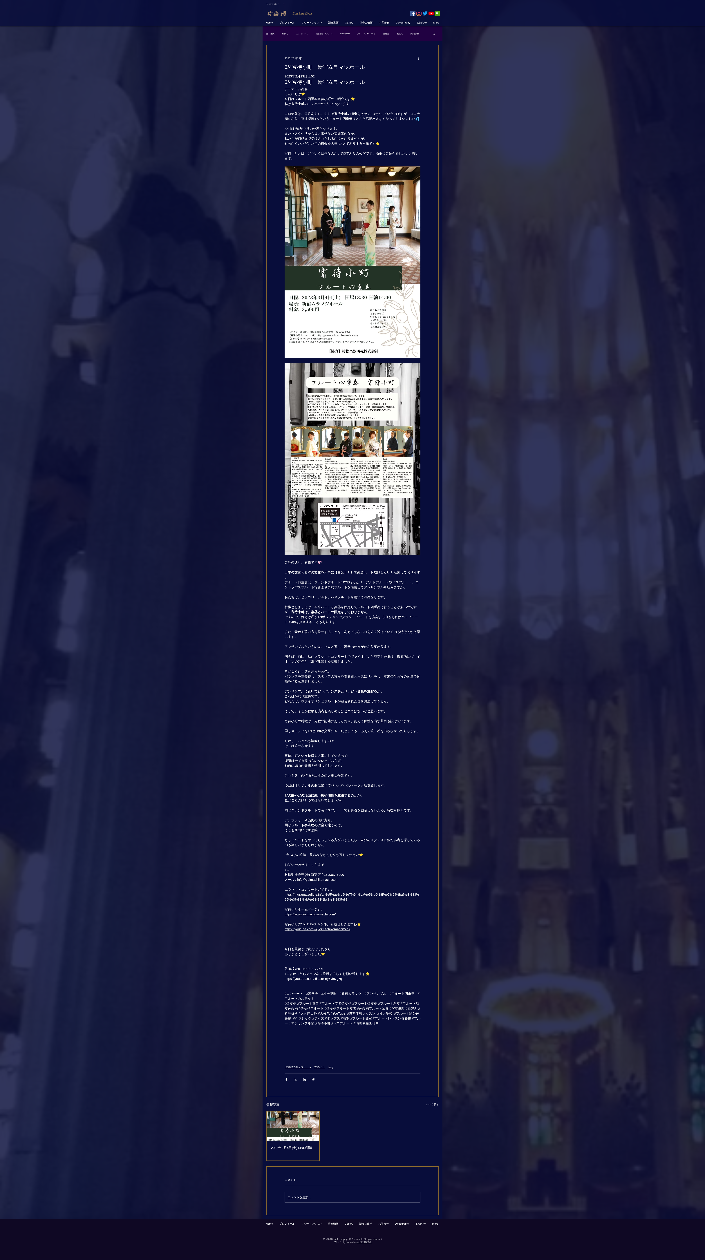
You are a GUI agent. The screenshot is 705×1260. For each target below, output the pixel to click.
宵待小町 (400, 34)
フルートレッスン (302, 34)
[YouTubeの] (431, 13)
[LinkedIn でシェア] (304, 1079)
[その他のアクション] (418, 58)
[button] (434, 33)
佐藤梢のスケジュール (324, 34)
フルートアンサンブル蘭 (366, 34)
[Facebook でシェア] (286, 1079)
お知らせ (285, 34)
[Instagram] (419, 13)
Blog (330, 1067)
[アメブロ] (437, 13)
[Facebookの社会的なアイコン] (412, 13)
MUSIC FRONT (364, 1242)
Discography (345, 34)
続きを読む (415, 34)
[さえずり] (425, 13)
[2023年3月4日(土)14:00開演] (293, 1126)
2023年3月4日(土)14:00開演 (291, 1148)
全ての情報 (270, 34)
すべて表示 (432, 1104)
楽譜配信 (386, 34)
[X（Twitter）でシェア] (295, 1079)
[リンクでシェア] (313, 1079)
